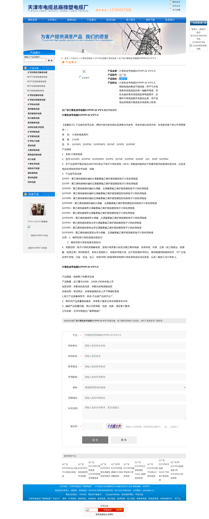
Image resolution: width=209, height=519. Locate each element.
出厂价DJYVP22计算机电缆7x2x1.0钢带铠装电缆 (140, 470)
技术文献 (111, 19)
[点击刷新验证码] (114, 426)
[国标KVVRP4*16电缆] (38, 245)
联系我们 (169, 19)
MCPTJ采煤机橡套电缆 (37, 77)
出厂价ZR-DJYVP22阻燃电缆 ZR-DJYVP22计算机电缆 (177, 470)
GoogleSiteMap (113, 494)
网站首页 (176, 2)
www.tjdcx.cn (148, 490)
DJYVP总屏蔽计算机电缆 (105, 58)
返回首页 (59, 490)
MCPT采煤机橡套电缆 (36, 81)
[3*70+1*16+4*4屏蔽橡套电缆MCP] (38, 209)
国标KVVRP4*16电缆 (37, 248)
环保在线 (104, 506)
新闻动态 (71, 19)
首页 (66, 58)
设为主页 (176, 6)
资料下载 (150, 19)
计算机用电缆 (86, 58)
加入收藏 (176, 10)
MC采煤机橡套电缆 (35, 90)
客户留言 (130, 19)
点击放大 (86, 78)
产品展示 (91, 19)
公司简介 (52, 19)
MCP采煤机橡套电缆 (36, 86)
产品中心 (74, 58)
